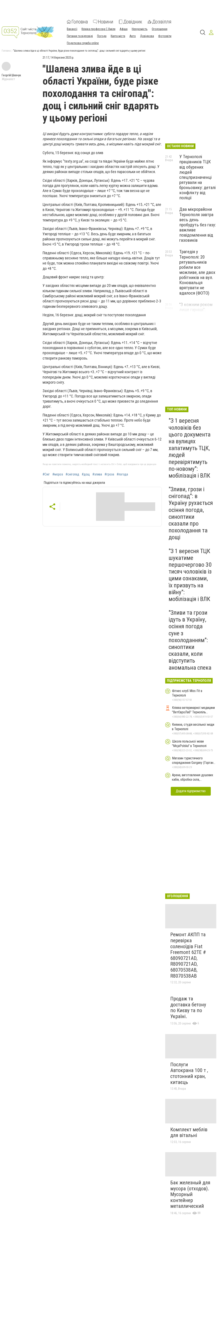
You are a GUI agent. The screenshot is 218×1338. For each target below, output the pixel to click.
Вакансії (72, 29)
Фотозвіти (164, 36)
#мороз (57, 474)
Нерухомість (140, 29)
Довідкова (147, 36)
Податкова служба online (83, 43)
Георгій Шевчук (11, 75)
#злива (97, 474)
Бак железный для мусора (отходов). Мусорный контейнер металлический (190, 1194)
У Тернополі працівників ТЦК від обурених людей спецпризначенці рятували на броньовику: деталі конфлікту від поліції (197, 177)
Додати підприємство (191, 791)
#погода (122, 474)
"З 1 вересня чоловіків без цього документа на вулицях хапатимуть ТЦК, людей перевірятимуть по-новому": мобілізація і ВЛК (190, 448)
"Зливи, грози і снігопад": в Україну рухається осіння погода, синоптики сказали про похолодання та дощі (191, 513)
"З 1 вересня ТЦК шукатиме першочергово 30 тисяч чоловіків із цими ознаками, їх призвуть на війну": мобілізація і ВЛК (190, 575)
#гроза (109, 474)
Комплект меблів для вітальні (188, 1133)
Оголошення (159, 29)
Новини (105, 22)
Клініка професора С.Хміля (98, 29)
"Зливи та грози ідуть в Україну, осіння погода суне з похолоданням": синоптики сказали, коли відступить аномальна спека (190, 640)
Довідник (132, 22)
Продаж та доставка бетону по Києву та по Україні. (188, 1007)
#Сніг (46, 474)
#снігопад (72, 474)
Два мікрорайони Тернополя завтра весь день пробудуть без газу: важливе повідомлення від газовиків (197, 225)
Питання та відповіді (80, 36)
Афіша (124, 29)
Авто (132, 36)
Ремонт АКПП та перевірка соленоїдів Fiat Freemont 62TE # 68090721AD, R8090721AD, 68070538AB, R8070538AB (188, 955)
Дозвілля (161, 22)
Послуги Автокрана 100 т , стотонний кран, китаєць (189, 1073)
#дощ (86, 474)
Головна (80, 22)
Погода (101, 36)
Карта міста (118, 36)
